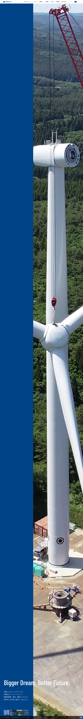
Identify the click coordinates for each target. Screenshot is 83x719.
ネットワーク (35, 1)
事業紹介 (41, 1)
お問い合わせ (63, 1)
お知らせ (52, 1)
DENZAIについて (27, 1)
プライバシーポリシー (22, 717)
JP (75, 1)
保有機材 (46, 1)
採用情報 (58, 1)
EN (77, 1)
